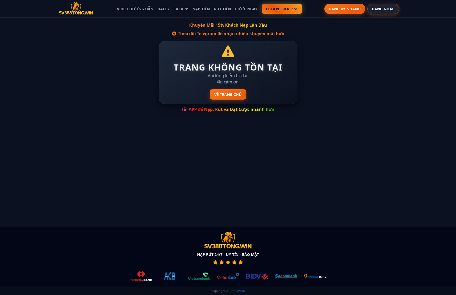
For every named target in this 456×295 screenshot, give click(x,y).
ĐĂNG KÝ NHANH (345, 8)
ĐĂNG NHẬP (383, 8)
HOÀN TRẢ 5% (282, 8)
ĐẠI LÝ (164, 8)
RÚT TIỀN (222, 8)
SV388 (240, 291)
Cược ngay (246, 8)
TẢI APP (181, 8)
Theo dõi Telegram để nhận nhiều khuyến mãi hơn (230, 33)
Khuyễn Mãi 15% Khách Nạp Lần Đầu (228, 25)
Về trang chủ (228, 94)
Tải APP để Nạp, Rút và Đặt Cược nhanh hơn (228, 109)
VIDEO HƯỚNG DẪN (135, 8)
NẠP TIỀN (201, 8)
